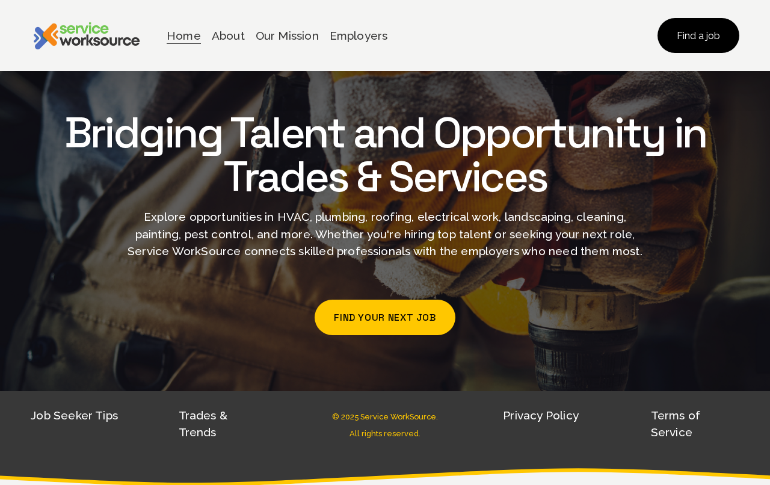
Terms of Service (676, 424)
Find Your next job (385, 317)
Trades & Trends (203, 424)
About (228, 35)
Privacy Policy (541, 415)
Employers (359, 35)
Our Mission (287, 35)
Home (184, 35)
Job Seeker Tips (74, 415)
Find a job (698, 36)
